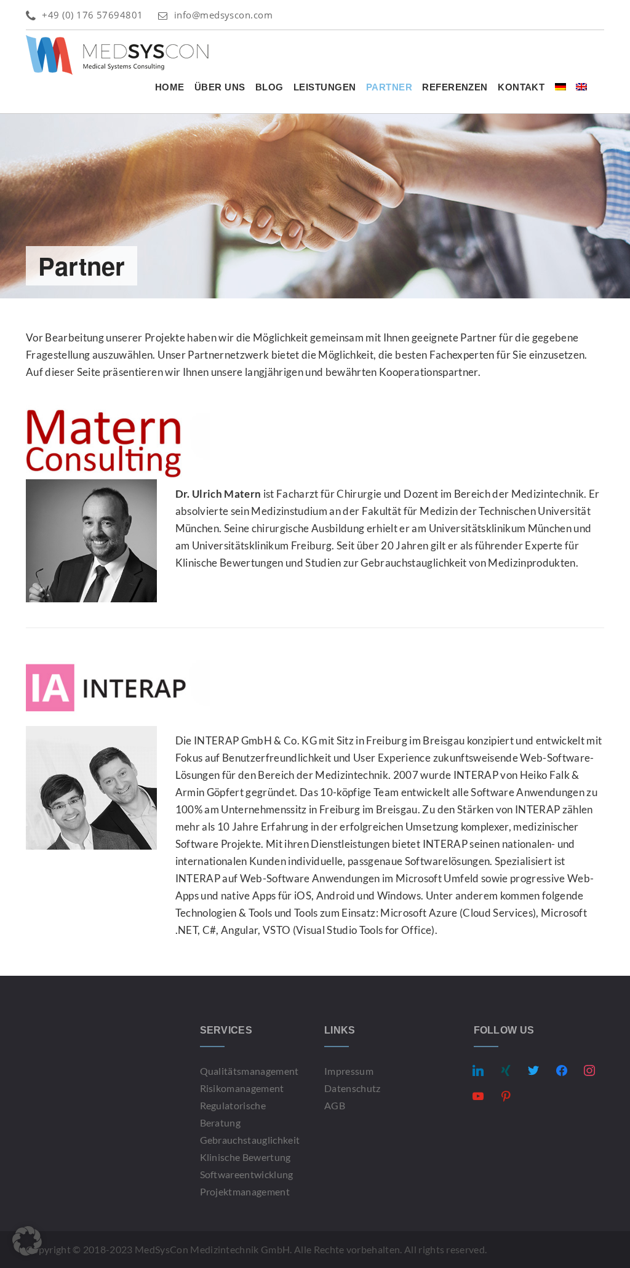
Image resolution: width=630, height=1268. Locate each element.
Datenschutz (352, 1088)
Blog (269, 87)
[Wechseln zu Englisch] (581, 87)
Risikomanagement (242, 1088)
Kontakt (521, 87)
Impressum (348, 1071)
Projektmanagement (245, 1191)
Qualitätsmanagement (249, 1071)
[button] (27, 1241)
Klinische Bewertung (245, 1157)
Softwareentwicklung (246, 1174)
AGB (334, 1105)
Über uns (219, 87)
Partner (389, 87)
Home (170, 87)
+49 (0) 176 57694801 (92, 15)
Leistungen (324, 87)
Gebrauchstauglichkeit (250, 1140)
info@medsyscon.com (223, 15)
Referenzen (455, 87)
